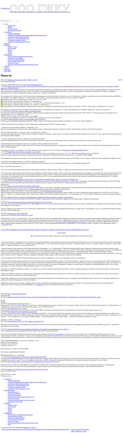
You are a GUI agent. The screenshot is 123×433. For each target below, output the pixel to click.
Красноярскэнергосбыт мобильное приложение (22, 311)
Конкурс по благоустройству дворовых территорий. (24, 186)
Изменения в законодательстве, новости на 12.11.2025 (24, 152)
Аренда (6, 68)
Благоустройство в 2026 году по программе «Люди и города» (26, 119)
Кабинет (7, 66)
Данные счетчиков (13, 398)
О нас (6, 24)
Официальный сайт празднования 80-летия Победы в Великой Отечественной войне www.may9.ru (38, 329)
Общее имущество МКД (15, 58)
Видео (10, 50)
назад (9, 424)
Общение (7, 45)
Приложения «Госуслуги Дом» (17, 308)
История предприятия (14, 30)
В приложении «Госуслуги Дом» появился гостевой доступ (26, 321)
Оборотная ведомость (14, 395)
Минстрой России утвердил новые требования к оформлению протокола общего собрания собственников (40, 197)
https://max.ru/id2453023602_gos (33, 85)
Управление (11, 25)
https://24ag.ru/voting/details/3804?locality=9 (75, 150)
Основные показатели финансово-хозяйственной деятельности (27, 35)
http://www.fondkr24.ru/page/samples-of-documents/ (70, 221)
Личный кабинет (9, 390)
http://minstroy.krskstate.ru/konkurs (53, 191)
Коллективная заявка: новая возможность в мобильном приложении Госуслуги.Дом (33, 361)
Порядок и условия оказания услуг (18, 38)
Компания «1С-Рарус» (30, 427)
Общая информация (14, 33)
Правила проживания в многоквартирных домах (23, 64)
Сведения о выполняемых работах (18, 37)
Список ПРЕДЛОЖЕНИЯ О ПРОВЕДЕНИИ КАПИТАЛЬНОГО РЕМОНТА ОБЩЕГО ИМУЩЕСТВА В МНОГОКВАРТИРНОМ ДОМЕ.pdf (45, 230)
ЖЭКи (10, 27)
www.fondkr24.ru (39, 284)
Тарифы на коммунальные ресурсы (19, 42)
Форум (10, 51)
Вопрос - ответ (12, 46)
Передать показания (14, 393)
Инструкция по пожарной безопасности (20, 56)
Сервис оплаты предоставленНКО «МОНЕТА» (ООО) (80, 430)
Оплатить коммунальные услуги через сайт (21, 400)
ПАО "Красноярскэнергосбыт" (17, 294)
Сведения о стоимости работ (17, 40)
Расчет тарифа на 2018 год (16, 61)
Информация (8, 55)
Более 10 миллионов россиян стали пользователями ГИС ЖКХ (26, 357)
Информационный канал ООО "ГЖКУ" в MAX (22, 80)
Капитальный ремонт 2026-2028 (17, 213)
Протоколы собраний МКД (16, 59)
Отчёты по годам (13, 63)
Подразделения (12, 29)
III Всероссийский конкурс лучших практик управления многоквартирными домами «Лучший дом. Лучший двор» (43, 179)
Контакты (7, 69)
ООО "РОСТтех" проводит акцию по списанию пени (24, 111)
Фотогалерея (12, 48)
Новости (7, 43)
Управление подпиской (15, 402)
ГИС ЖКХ (7, 71)
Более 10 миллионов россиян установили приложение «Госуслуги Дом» (30, 202)
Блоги (10, 53)
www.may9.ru (59, 334)
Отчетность (7, 32)
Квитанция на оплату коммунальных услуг (21, 397)
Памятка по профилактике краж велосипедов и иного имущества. (28, 369)
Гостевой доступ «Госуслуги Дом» (18, 303)
